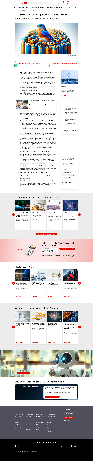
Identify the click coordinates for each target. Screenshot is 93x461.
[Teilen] (72, 7)
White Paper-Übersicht (51, 418)
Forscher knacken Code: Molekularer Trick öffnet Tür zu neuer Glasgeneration (70, 130)
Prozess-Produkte (39, 414)
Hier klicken (51, 251)
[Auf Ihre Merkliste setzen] (69, 7)
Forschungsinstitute (40, 427)
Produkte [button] (27, 7)
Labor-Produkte (39, 412)
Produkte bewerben (40, 416)
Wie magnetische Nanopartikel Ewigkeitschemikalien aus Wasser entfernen (70, 119)
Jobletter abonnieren (30, 426)
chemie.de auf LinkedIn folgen (69, 420)
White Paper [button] (43, 7)
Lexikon (37, 424)
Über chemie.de (34, 451)
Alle (25, 2)
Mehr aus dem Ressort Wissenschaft (46, 234)
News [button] (15, 7)
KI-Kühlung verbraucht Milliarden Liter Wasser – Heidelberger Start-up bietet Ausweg (70, 108)
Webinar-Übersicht (18, 427)
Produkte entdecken (40, 411)
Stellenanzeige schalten (30, 427)
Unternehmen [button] (21, 7)
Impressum (17, 454)
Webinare (49, 431)
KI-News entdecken (23, 372)
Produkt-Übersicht (39, 418)
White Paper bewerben (51, 416)
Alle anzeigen (66, 179)
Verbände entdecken (29, 414)
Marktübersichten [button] (35, 7)
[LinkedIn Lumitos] (77, 454)
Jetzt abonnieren (68, 417)
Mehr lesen (44, 258)
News (48, 424)
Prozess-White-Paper (51, 414)
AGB (21, 454)
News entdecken (18, 411)
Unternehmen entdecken (30, 411)
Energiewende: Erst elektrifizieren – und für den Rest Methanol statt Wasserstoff (70, 114)
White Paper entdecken (51, 411)
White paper (49, 427)
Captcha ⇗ (55, 252)
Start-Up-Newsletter (19, 414)
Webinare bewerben (18, 426)
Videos (37, 429)
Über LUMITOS (27, 451)
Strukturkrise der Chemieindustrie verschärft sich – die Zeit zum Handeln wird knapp (70, 125)
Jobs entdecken (28, 424)
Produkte (49, 426)
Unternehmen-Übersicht (30, 418)
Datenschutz (26, 454)
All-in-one (49, 433)
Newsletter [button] (61, 7)
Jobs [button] (48, 7)
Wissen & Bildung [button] (54, 7)
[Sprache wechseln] (75, 7)
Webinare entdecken (18, 424)
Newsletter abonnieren (67, 248)
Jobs (48, 429)
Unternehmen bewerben (30, 416)
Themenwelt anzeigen (52, 396)
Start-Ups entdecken (29, 412)
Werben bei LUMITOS (19, 451)
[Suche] (47, 3)
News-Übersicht (18, 416)
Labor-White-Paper (50, 412)
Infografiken (38, 426)
